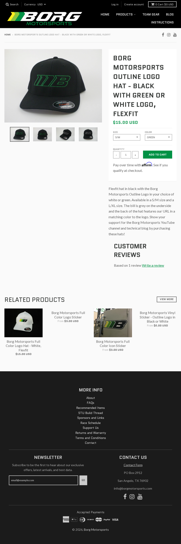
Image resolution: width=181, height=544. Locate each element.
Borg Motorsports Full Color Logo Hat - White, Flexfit (23, 345)
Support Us (91, 427)
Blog (170, 14)
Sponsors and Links (90, 418)
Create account (134, 4)
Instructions (162, 22)
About (90, 398)
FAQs (90, 402)
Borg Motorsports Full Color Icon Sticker (113, 343)
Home (105, 14)
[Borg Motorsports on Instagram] (168, 34)
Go (83, 480)
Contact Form (133, 465)
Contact (90, 443)
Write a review (153, 265)
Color (148, 132)
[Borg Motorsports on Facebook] (163, 34)
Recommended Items (90, 408)
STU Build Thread (90, 413)
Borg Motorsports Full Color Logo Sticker (68, 315)
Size (115, 132)
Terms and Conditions (90, 438)
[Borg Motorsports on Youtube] (175, 34)
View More (166, 299)
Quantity (118, 149)
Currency (30, 4)
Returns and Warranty (90, 433)
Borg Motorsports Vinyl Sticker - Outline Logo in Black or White (157, 317)
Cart (164, 4)
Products (124, 14)
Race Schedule (90, 423)
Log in (115, 4)
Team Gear (150, 14)
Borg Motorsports (96, 529)
